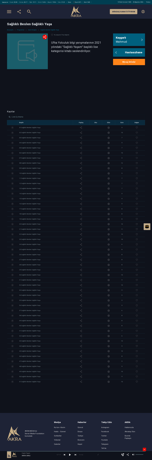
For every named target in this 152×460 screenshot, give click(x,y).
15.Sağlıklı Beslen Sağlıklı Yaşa (30, 198)
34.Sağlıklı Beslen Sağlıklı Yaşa (30, 295)
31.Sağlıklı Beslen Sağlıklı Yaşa (30, 280)
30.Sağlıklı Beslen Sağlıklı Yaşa (30, 275)
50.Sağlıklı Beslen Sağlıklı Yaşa (30, 376)
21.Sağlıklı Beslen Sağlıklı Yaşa (30, 229)
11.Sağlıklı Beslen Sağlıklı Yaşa (30, 178)
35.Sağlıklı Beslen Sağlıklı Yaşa (30, 300)
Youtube (104, 440)
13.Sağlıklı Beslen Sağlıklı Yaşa (30, 188)
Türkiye (80, 436)
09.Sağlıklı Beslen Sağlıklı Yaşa (30, 168)
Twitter (104, 436)
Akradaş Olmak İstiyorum (123, 11)
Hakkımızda (129, 427)
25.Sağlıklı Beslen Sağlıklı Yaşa (30, 249)
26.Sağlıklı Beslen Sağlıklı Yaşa (30, 254)
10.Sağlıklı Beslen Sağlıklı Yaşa (30, 173)
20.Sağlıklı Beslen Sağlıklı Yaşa (30, 224)
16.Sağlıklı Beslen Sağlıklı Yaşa (30, 204)
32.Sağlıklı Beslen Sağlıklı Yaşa (30, 285)
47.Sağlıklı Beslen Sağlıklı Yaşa (30, 361)
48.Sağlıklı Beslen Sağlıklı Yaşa (30, 366)
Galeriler (57, 444)
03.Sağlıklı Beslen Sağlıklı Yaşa (30, 138)
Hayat (80, 444)
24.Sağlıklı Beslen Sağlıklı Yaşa (30, 244)
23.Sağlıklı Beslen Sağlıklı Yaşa (30, 239)
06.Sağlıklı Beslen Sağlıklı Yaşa (30, 153)
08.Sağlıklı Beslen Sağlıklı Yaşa (30, 163)
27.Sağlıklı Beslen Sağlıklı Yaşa (30, 259)
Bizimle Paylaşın (128, 437)
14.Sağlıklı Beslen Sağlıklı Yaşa (30, 193)
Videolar (57, 440)
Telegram (104, 444)
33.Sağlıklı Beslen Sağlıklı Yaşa (30, 290)
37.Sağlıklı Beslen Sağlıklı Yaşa (30, 310)
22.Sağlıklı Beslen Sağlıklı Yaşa (30, 234)
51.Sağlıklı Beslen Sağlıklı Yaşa (30, 381)
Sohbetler (58, 436)
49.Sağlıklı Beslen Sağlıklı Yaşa (30, 371)
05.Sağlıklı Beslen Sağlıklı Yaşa (30, 148)
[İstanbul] (5, 2)
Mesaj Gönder (129, 62)
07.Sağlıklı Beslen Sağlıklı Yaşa (30, 158)
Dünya (80, 432)
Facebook (105, 432)
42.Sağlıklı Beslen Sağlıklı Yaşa (30, 336)
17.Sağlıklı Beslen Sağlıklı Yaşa (30, 209)
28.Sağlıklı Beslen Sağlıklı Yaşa (30, 265)
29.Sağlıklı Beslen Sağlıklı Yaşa (30, 270)
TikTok (103, 448)
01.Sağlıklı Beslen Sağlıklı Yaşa (30, 127)
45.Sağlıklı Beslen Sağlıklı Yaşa (30, 351)
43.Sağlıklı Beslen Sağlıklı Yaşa (30, 341)
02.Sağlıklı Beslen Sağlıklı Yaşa (30, 132)
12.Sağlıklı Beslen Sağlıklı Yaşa (30, 183)
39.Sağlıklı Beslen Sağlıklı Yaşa (30, 320)
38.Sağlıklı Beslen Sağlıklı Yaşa (30, 315)
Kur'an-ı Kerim (59, 427)
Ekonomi (81, 440)
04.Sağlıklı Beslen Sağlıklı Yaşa (30, 143)
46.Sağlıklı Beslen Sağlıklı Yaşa (30, 356)
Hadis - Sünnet (60, 432)
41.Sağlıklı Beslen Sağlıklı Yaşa (30, 331)
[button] (9, 454)
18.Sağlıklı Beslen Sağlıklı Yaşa (30, 214)
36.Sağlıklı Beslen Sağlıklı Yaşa (30, 305)
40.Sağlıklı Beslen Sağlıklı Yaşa (30, 325)
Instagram (105, 427)
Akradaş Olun (130, 432)
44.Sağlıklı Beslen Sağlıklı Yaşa (30, 346)
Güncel (80, 427)
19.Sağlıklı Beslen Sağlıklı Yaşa (30, 219)
